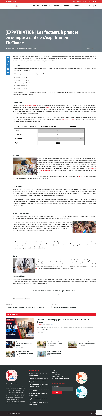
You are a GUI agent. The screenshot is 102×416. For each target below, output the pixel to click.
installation (19, 298)
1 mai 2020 (8, 48)
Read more (41, 332)
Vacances (56, 6)
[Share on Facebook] (8, 57)
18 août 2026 (51, 345)
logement (47, 107)
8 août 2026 (20, 357)
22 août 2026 (47, 324)
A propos (84, 1)
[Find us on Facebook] (91, 413)
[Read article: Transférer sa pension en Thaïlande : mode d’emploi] (41, 344)
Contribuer (89, 1)
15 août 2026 (82, 345)
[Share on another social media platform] (8, 73)
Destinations (46, 6)
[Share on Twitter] (8, 65)
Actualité (35, 6)
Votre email (55, 386)
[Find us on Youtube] (95, 413)
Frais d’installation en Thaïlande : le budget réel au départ (24, 353)
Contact (79, 1)
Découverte (66, 6)
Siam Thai (40, 324)
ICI (54, 295)
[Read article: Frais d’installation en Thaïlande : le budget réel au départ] (10, 354)
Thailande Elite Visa (57, 376)
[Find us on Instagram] (93, 413)
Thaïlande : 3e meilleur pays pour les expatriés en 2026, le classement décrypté (38, 380)
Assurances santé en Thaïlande (60, 378)
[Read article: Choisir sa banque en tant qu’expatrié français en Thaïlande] (41, 354)
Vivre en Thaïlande (16, 413)
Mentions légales (56, 374)
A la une (21, 48)
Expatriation (77, 6)
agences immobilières (68, 119)
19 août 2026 (20, 347)
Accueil (74, 1)
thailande (26, 298)
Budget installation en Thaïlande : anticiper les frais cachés (24, 343)
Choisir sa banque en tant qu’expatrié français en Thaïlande (54, 353)
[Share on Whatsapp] (8, 61)
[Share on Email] (8, 69)
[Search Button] (95, 6)
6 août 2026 (51, 357)
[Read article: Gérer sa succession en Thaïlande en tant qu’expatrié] (72, 344)
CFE (37, 268)
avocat (80, 176)
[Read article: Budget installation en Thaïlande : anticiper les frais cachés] (10, 344)
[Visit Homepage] (12, 6)
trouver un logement (31, 105)
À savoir (87, 6)
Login (95, 1)
